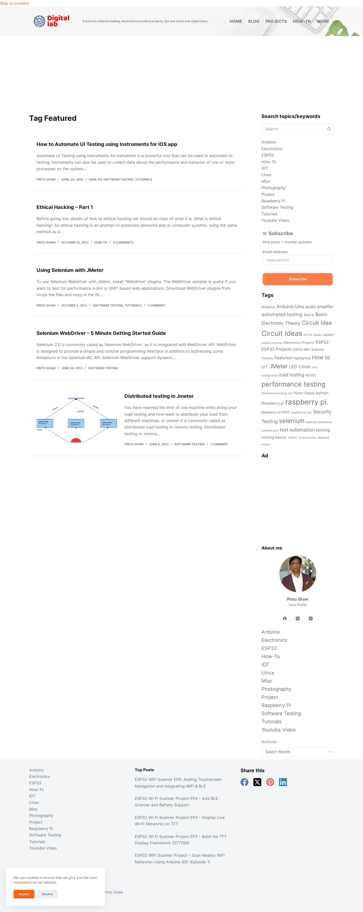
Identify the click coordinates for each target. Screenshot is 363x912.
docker (328, 335)
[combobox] (293, 129)
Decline (47, 894)
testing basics (274, 437)
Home (236, 21)
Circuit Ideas (282, 333)
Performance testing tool (277, 393)
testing (323, 429)
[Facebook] (284, 618)
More (323, 21)
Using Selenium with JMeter (70, 270)
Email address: (275, 251)
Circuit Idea (317, 322)
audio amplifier (319, 306)
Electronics (272, 148)
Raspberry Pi (273, 200)
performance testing (293, 384)
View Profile (297, 605)
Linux (266, 174)
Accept (24, 894)
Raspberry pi (273, 403)
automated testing (282, 314)
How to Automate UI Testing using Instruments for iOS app (107, 144)
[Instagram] (310, 618)
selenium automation (319, 422)
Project (268, 194)
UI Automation (308, 437)
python (322, 392)
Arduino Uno (290, 306)
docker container (272, 343)
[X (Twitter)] (297, 618)
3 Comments (123, 242)
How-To (302, 21)
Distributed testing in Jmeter (159, 396)
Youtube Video (275, 220)
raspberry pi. (306, 402)
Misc (266, 181)
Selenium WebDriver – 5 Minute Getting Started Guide (101, 333)
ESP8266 (267, 358)
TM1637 (293, 437)
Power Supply (304, 393)
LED (293, 366)
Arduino (269, 142)
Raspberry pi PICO (275, 412)
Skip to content (14, 3)
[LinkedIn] (283, 782)
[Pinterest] (270, 782)
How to (321, 357)
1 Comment (156, 305)
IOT (265, 168)
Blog (253, 21)
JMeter (278, 366)
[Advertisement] (181, 73)
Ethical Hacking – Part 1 (65, 207)
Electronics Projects (299, 343)
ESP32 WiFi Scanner (308, 349)
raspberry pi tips (301, 412)
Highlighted (302, 358)
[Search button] (329, 129)
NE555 (310, 375)
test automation (297, 430)
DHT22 (307, 335)
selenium (292, 421)
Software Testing (118, 179)
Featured (283, 357)
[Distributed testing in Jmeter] (77, 420)
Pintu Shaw (113, 892)
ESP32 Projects (277, 349)
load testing (291, 374)
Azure (309, 314)
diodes (317, 335)
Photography (274, 187)
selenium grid (270, 430)
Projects (276, 21)
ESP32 (268, 155)
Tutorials (143, 179)
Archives (269, 741)
